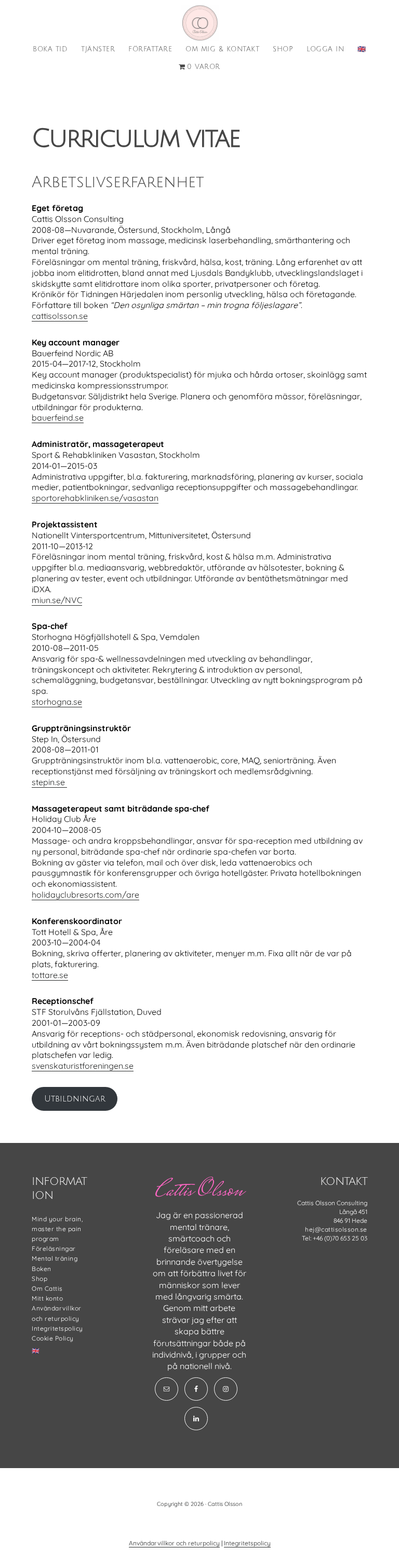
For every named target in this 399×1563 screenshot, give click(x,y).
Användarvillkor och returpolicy (174, 1543)
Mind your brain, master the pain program (57, 1229)
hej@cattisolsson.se (336, 1229)
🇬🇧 (36, 1351)
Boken (41, 1269)
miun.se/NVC (57, 600)
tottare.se (50, 975)
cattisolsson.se (199, 23)
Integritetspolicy (57, 1328)
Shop (39, 1278)
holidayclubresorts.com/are (85, 894)
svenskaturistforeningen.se (83, 1065)
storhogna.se (57, 701)
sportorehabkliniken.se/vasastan (95, 498)
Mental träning (54, 1258)
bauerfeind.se (58, 417)
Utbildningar (74, 1099)
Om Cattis (47, 1288)
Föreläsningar (54, 1248)
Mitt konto (47, 1298)
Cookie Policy (53, 1338)
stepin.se (49, 782)
